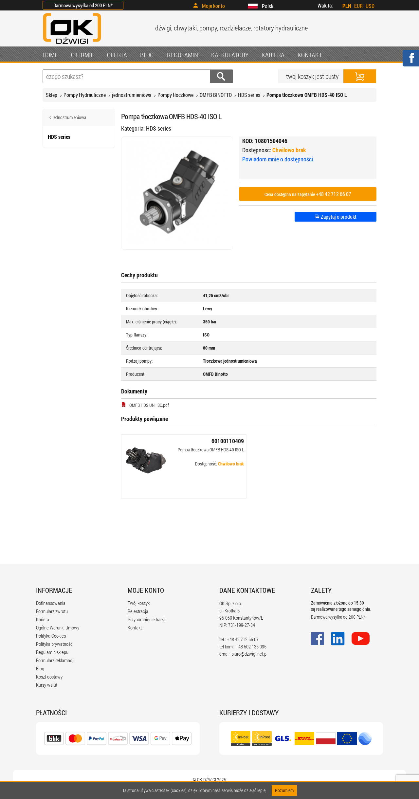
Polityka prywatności (55, 644)
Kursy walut (46, 684)
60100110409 (227, 441)
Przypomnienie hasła (147, 619)
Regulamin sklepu (52, 652)
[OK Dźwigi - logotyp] (72, 45)
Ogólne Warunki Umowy (57, 627)
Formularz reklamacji (55, 660)
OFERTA (117, 54)
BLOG (147, 54)
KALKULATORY (229, 54)
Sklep (51, 94)
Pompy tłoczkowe (175, 94)
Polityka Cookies (51, 635)
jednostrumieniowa (131, 94)
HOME (50, 54)
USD (370, 5)
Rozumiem (284, 790)
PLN (346, 5)
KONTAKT (310, 54)
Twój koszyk (139, 603)
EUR (358, 5)
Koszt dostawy (49, 676)
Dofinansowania (50, 603)
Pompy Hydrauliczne (85, 94)
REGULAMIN (182, 54)
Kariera (42, 619)
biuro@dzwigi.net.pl (249, 653)
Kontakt (135, 627)
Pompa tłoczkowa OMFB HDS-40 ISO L (211, 449)
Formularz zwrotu (52, 611)
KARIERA (273, 54)
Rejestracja (138, 611)
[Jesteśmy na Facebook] (410, 62)
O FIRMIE (82, 54)
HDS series (249, 94)
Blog (40, 668)
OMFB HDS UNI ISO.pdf (149, 405)
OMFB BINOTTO (216, 94)
